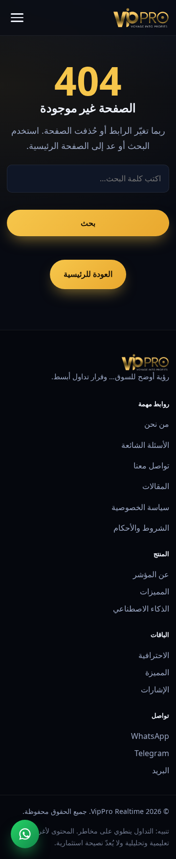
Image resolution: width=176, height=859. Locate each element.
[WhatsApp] (25, 834)
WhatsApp (150, 736)
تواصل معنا (151, 465)
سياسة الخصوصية (140, 507)
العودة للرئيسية (88, 274)
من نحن (156, 423)
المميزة (157, 672)
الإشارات (155, 689)
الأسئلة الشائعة (145, 445)
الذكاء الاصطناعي (141, 608)
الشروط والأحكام (141, 527)
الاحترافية (153, 655)
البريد (160, 770)
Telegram (151, 753)
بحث (88, 223)
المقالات (155, 486)
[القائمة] (17, 17)
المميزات (154, 591)
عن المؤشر (151, 574)
